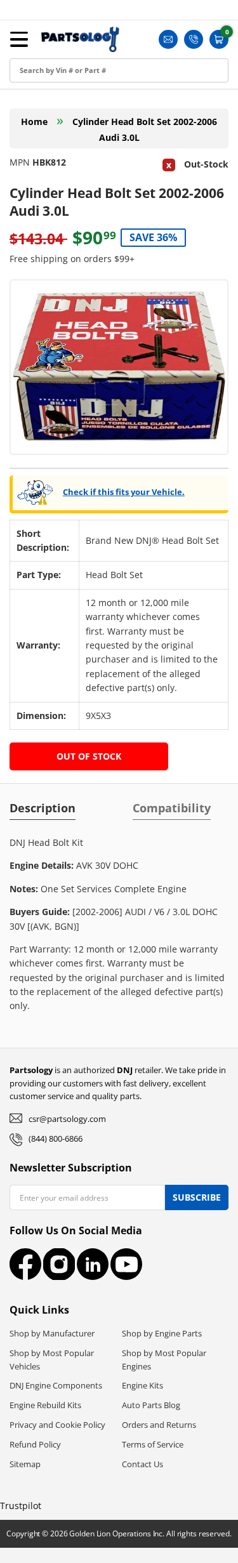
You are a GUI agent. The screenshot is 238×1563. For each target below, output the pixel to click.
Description (43, 807)
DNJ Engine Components (56, 1385)
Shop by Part (41, 109)
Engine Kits (142, 1385)
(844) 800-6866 (56, 1138)
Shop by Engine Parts (162, 1333)
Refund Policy (35, 1444)
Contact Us (142, 1464)
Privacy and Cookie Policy (57, 1424)
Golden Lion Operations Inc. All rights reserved (149, 1533)
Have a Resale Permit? (61, 194)
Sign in (27, 52)
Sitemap (25, 1464)
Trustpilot (20, 1506)
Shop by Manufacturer (52, 1333)
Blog (22, 137)
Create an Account (53, 80)
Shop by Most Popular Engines (164, 1359)
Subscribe (197, 1197)
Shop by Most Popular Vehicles (52, 1359)
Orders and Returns (159, 1424)
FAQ (22, 166)
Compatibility (172, 807)
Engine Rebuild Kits (45, 1405)
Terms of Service (152, 1444)
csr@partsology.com (67, 1118)
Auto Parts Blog (151, 1405)
